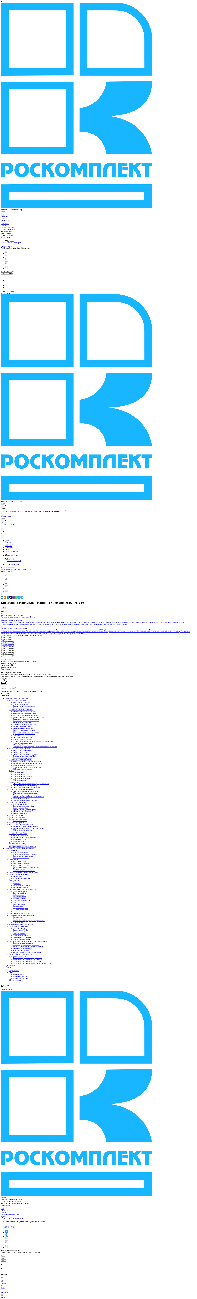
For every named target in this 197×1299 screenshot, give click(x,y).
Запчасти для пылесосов (9, 622)
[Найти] (2, 214)
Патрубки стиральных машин (16, 632)
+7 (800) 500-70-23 (8, 229)
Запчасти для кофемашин (166, 622)
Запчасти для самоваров (40, 624)
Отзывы (3, 1212)
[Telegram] (6, 253)
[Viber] (13, 597)
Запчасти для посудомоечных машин (19, 624)
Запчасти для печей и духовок (28, 622)
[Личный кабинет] (2, 527)
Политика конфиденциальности (14, 1218)
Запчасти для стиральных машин (12, 1199)
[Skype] (19, 597)
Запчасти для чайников (75, 624)
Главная (3, 1279)
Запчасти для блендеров (149, 622)
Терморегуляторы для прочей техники (113, 624)
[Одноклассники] (5, 597)
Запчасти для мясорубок (116, 622)
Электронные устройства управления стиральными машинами (63, 633)
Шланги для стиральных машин (12, 630)
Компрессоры (5, 1205)
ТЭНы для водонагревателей (11, 1201)
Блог (2, 1209)
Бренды (3, 1216)
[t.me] (6, 267)
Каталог (3, 1198)
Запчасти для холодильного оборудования (15, 617)
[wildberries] (6, 265)
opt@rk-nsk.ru (7, 246)
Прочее (32, 617)
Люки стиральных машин (139, 630)
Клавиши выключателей (91, 624)
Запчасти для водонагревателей (50, 622)
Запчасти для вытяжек (133, 622)
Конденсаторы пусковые (74, 622)
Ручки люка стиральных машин (85, 632)
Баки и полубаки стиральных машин (60, 630)
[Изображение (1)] (7, 641)
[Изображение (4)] (7, 646)
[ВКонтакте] (2, 597)
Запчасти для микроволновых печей (95, 622)
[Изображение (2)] (7, 643)
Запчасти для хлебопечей (58, 624)
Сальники (100, 632)
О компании (5, 1207)
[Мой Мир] (8, 597)
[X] (10, 597)
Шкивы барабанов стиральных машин (27, 633)
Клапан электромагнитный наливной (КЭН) (89, 630)
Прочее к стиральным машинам (37, 632)
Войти (3, 1288)
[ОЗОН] (6, 261)
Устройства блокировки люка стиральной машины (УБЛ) (163, 632)
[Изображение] (6, 637)
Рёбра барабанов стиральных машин (61, 632)
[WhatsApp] (6, 257)
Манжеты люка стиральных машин (160, 630)
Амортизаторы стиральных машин (35, 630)
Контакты (4, 1292)
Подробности (5, 669)
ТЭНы (63, 622)
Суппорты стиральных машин (114, 632)
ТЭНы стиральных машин (134, 632)
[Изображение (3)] (7, 645)
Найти (3, 1258)
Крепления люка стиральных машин (117, 630)
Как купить (5, 1210)
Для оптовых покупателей (10, 1214)
